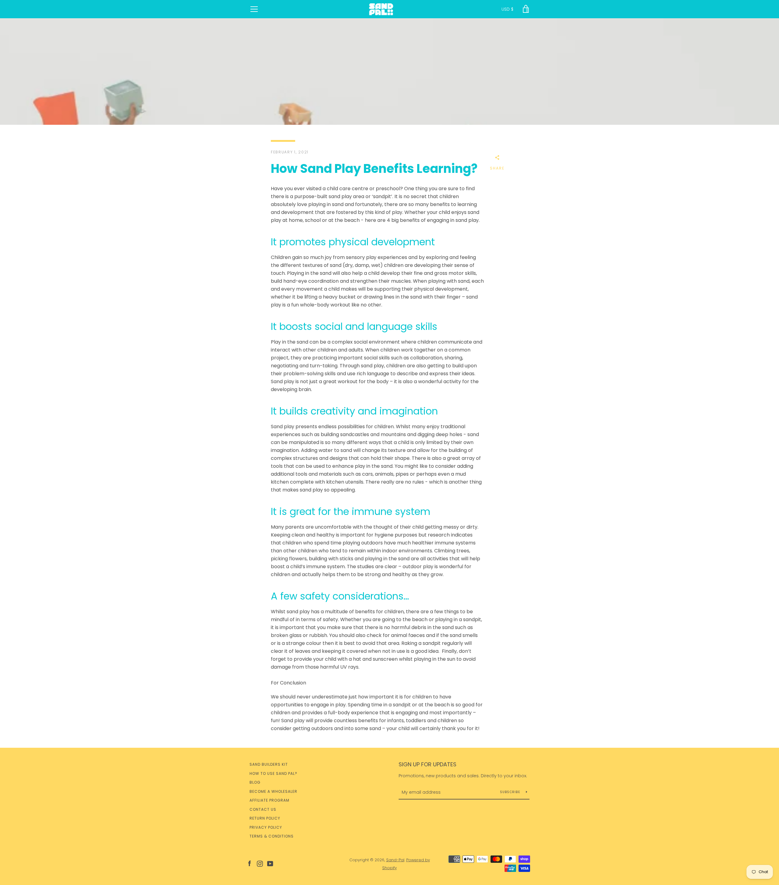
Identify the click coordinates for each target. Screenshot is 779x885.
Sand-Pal (395, 859)
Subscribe (511, 792)
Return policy (265, 818)
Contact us (263, 809)
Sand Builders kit (269, 764)
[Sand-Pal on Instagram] (260, 863)
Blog (255, 782)
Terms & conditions (272, 836)
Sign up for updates (427, 764)
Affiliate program (269, 800)
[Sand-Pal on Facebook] (249, 863)
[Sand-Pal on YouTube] (270, 863)
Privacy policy (266, 827)
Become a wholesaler (273, 791)
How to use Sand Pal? (273, 773)
